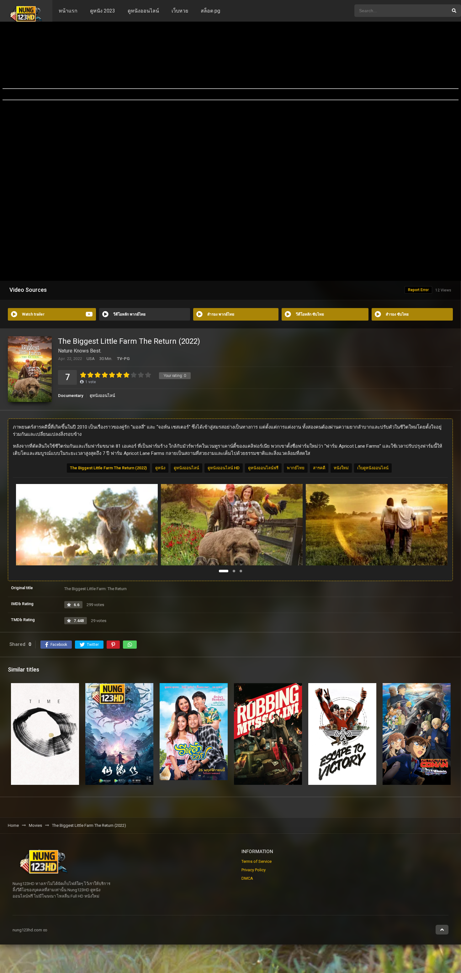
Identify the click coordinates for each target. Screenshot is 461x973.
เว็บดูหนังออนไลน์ (373, 468)
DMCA (247, 878)
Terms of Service (256, 861)
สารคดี (319, 468)
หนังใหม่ (341, 468)
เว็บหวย (180, 11)
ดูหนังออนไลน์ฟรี (263, 468)
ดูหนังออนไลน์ (143, 11)
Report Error (418, 290)
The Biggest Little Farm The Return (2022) (108, 468)
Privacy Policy (253, 869)
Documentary (70, 396)
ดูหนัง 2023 (102, 11)
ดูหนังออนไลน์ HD (224, 468)
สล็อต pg (210, 11)
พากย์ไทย (296, 468)
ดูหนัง (160, 468)
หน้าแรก (68, 11)
